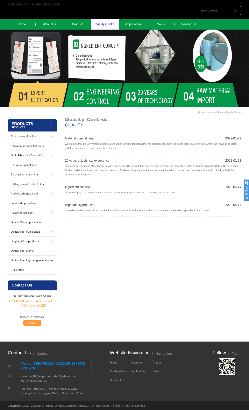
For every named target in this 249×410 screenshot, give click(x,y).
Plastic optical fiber (22, 212)
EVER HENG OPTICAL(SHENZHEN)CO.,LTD (34, 4)
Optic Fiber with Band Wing (27, 155)
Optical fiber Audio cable (25, 231)
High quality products (79, 205)
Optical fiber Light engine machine (32, 260)
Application (133, 24)
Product (77, 24)
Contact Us (188, 24)
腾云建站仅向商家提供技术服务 (115, 405)
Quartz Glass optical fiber (26, 222)
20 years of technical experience (87, 160)
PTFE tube (17, 269)
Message (32, 323)
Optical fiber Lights (22, 250)
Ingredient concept (77, 187)
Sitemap (140, 405)
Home (22, 24)
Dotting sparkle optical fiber (27, 184)
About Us (49, 24)
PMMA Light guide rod (24, 193)
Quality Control (105, 24)
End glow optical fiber (24, 164)
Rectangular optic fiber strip (28, 145)
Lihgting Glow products (25, 241)
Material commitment (79, 138)
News (161, 24)
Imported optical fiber (24, 203)
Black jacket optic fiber (24, 174)
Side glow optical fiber (24, 136)
